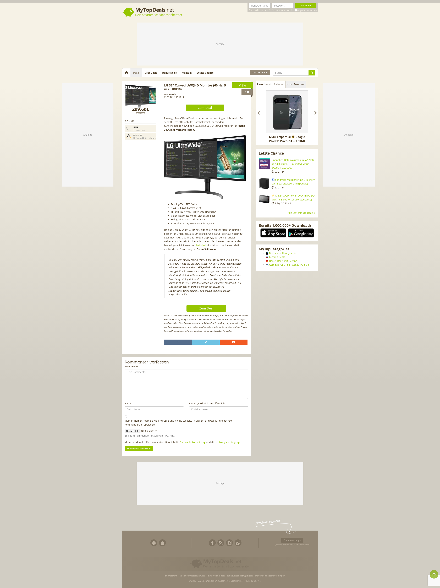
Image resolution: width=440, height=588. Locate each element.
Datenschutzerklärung (192, 442)
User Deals (151, 72)
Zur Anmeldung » (292, 540)
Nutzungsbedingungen (229, 442)
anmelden (305, 5)
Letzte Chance (205, 72)
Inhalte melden (216, 575)
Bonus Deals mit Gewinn (283, 261)
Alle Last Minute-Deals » (301, 212)
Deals (136, 72)
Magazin (187, 72)
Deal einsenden (260, 72)
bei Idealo (201, 245)
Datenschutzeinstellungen (270, 575)
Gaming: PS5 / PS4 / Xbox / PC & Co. (289, 264)
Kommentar (131, 366)
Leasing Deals (277, 257)
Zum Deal (205, 108)
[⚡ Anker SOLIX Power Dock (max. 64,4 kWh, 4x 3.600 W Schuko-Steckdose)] (264, 199)
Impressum (170, 575)
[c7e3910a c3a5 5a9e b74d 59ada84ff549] (140, 99)
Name (128, 403)
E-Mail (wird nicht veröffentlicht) (207, 403)
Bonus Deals (169, 72)
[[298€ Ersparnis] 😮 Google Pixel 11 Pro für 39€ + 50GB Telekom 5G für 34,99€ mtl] (287, 111)
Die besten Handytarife (282, 253)
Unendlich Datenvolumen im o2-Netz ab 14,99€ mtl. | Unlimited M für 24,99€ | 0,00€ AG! (293, 163)
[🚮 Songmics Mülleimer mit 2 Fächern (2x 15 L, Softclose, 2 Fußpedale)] (264, 183)
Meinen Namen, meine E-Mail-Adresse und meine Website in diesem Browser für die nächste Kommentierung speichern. (179, 422)
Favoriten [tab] (270, 84)
